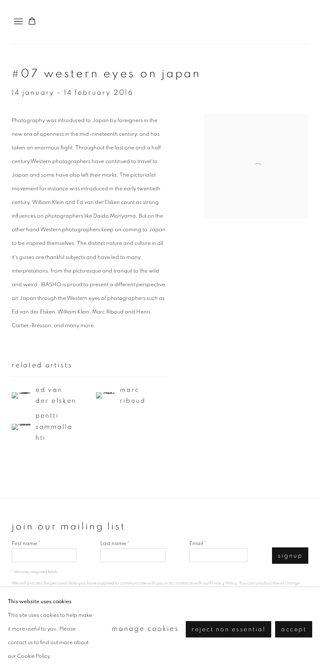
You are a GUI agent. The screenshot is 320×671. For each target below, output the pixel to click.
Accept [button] (293, 629)
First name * (26, 543)
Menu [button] (17, 22)
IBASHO (292, 22)
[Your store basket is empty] (32, 22)
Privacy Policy (223, 583)
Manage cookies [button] (145, 628)
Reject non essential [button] (228, 629)
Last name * (114, 543)
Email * (197, 543)
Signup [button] (290, 556)
